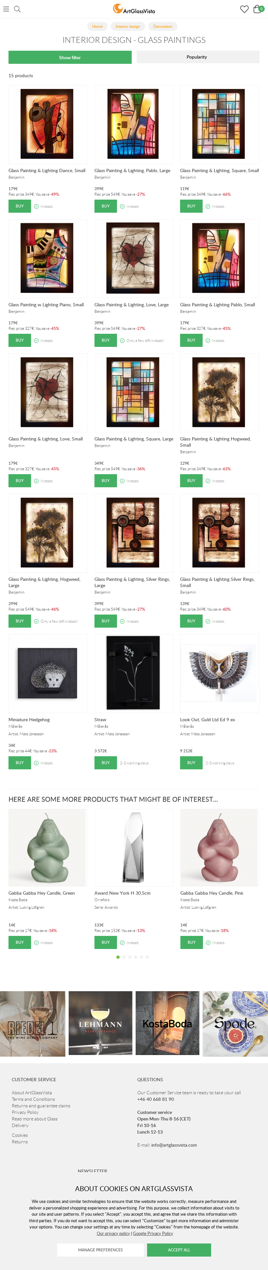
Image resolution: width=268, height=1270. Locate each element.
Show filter (70, 57)
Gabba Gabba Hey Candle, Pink (211, 893)
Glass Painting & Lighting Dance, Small (46, 170)
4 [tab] (135, 962)
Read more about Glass (35, 1118)
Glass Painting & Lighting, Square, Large (133, 439)
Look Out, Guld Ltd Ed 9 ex (207, 719)
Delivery (20, 1125)
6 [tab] (147, 962)
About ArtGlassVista (32, 1092)
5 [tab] (141, 962)
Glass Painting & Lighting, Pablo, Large (132, 170)
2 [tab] (124, 962)
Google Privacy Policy (153, 1233)
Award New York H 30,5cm (122, 893)
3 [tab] (129, 962)
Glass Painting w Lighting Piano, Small (46, 304)
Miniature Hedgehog (29, 719)
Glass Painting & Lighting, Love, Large (131, 304)
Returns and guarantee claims (41, 1105)
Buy (20, 206)
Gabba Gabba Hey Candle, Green (41, 893)
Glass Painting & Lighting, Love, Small (45, 439)
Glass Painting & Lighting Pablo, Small (217, 304)
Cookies (20, 1135)
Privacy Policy (25, 1112)
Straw (100, 719)
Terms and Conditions (33, 1099)
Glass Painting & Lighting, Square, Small (219, 170)
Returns (20, 1141)
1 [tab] (118, 962)
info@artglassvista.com (174, 1145)
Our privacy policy (113, 1233)
